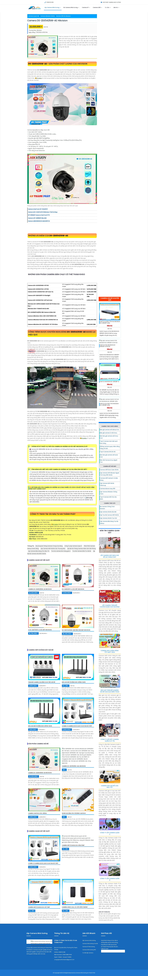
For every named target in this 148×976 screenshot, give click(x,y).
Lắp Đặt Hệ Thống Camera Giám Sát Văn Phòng (81, 548)
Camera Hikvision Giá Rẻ (47, 16)
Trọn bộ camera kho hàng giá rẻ (60, 551)
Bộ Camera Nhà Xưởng (71, 7)
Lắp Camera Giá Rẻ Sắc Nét (108, 512)
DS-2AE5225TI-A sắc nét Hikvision (73, 589)
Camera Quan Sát (33, 16)
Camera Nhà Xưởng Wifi (89, 950)
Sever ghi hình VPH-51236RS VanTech (74, 813)
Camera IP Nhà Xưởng (88, 946)
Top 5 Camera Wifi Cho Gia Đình (108, 498)
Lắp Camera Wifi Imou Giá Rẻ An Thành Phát (109, 556)
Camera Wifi (97, 7)
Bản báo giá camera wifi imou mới (109, 437)
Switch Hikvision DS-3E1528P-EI (109, 381)
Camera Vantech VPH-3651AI (37, 813)
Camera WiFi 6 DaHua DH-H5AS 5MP (73, 845)
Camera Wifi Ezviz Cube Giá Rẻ (109, 470)
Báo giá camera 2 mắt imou (108, 433)
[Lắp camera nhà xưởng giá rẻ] (34, 9)
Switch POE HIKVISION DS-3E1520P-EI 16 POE (108, 345)
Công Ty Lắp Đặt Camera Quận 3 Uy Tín (110, 740)
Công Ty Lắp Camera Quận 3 (73, 546)
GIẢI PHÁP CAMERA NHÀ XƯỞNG (112, 2)
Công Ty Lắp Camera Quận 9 (109, 879)
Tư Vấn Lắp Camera (87, 953)
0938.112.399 (50, 2)
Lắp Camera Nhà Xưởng (52, 7)
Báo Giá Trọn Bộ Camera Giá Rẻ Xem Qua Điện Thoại (109, 691)
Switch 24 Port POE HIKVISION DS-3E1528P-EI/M (109, 404)
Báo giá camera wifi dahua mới (109, 429)
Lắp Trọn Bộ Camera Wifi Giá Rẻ (109, 515)
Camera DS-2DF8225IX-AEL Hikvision (74, 766)
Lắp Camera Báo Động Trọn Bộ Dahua (109, 522)
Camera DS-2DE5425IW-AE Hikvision (47, 20)
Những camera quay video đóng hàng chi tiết (110, 447)
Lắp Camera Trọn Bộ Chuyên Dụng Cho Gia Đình (109, 606)
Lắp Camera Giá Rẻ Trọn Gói (108, 518)
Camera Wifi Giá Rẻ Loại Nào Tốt (109, 786)
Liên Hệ (115, 7)
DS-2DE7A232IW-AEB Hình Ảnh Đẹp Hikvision (76, 630)
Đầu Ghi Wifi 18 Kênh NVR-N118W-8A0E (73, 682)
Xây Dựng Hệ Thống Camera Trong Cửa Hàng (49, 546)
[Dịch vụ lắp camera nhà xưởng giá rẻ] (39, 943)
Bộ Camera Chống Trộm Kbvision (107, 507)
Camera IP (85, 7)
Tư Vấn (107, 7)
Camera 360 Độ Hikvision (63, 16)
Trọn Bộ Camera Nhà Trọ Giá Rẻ (81, 551)
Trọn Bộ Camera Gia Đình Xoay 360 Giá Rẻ (41, 682)
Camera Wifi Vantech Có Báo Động (109, 479)
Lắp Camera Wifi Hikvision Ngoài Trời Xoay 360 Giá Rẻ (109, 474)
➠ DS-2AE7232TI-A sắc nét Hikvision (40, 630)
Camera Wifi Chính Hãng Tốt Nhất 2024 (110, 651)
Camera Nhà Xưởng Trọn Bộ (90, 943)
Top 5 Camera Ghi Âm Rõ (107, 452)
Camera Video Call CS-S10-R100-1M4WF (75, 907)
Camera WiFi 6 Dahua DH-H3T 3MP (39, 907)
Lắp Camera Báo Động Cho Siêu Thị (38, 551)
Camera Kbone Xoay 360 (107, 488)
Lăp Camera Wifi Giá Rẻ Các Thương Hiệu (53, 548)
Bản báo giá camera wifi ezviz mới (109, 456)
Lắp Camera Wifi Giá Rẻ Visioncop (107, 484)
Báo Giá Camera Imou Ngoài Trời (108, 461)
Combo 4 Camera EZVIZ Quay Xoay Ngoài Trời (77, 726)
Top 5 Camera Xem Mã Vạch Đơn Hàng (109, 442)
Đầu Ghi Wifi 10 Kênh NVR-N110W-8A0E (40, 726)
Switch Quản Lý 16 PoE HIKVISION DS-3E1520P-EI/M (110, 322)
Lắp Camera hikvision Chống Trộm (108, 493)
